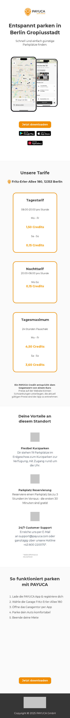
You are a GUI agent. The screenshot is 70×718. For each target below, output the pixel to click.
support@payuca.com (33, 536)
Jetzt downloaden (35, 124)
